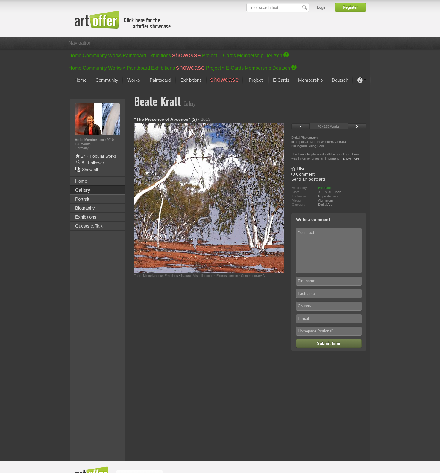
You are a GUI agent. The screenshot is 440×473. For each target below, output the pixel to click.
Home (75, 55)
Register (350, 7)
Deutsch (273, 55)
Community (95, 55)
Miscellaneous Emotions (160, 275)
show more (351, 158)
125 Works (83, 144)
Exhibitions (159, 55)
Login (321, 7)
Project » (215, 68)
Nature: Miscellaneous (197, 275)
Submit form (328, 343)
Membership (250, 55)
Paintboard (134, 55)
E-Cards (227, 55)
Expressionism (227, 275)
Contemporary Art (254, 275)
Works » (116, 68)
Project (209, 55)
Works (115, 55)
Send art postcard (308, 179)
